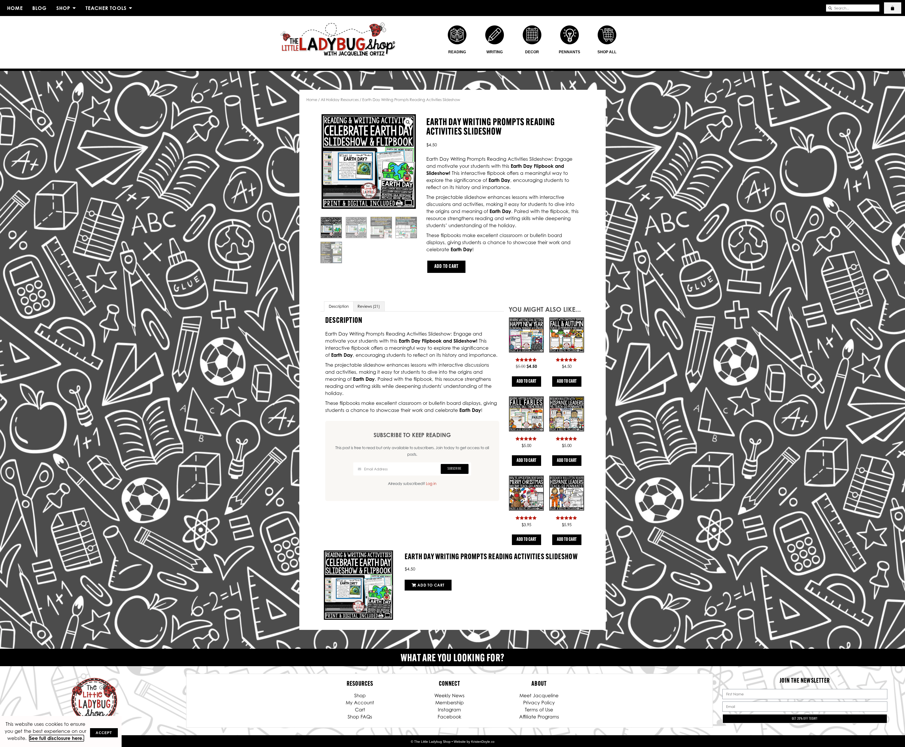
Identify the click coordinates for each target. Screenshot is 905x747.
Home (15, 8)
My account (360, 703)
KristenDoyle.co (482, 741)
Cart (360, 710)
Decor (532, 52)
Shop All (607, 52)
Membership (449, 703)
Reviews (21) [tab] (369, 306)
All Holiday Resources (340, 99)
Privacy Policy (539, 703)
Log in (431, 483)
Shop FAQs (360, 717)
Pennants (569, 52)
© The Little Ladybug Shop (431, 741)
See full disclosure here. (56, 738)
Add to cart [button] (526, 381)
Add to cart (446, 266)
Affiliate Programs (539, 717)
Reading (457, 52)
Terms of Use (539, 710)
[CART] (892, 8)
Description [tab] (339, 306)
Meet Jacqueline (539, 695)
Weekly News (449, 695)
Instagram (449, 710)
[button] (408, 122)
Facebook (449, 717)
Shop (63, 8)
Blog (39, 8)
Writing (494, 52)
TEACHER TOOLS (106, 8)
